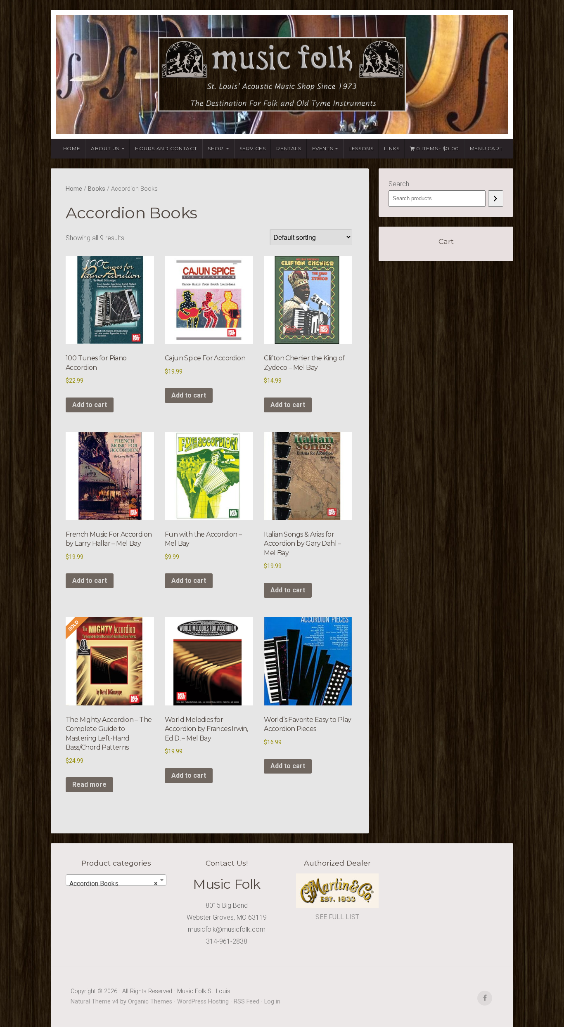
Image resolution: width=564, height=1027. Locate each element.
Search (399, 184)
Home (71, 148)
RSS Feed (246, 1001)
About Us (105, 148)
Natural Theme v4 (94, 1001)
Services (252, 148)
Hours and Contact (166, 148)
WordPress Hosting (203, 1001)
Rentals (288, 148)
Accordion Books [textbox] (113, 883)
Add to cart (89, 405)
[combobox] (116, 880)
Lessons (360, 148)
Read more (89, 784)
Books (96, 188)
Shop (215, 148)
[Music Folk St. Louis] (282, 74)
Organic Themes (150, 1001)
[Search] (495, 198)
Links (391, 148)
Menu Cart (486, 148)
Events (322, 148)
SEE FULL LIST (337, 917)
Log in (272, 1001)
